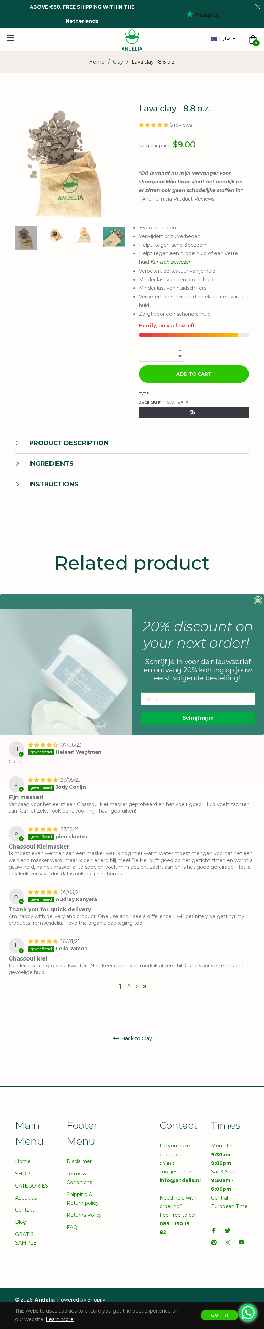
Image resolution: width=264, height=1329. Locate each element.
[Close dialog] (257, 600)
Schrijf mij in (198, 718)
